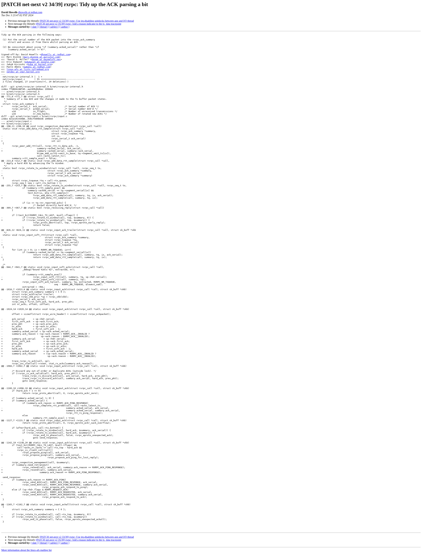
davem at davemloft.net (46, 59)
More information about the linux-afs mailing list (26, 550)
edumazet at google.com (39, 62)
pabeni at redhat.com (37, 67)
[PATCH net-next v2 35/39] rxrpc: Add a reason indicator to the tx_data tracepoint (78, 23)
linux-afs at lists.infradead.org (28, 69)
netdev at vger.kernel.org (23, 72)
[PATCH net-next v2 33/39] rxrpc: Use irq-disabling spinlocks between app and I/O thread (87, 20)
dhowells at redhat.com (30, 12)
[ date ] (34, 26)
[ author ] (64, 26)
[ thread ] (43, 26)
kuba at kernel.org (39, 64)
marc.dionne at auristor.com (41, 57)
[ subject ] (54, 26)
